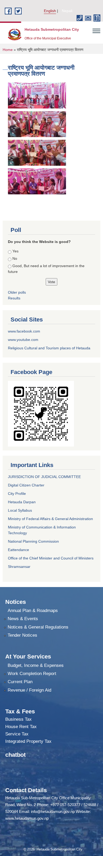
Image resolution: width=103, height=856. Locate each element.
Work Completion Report (32, 673)
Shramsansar (19, 566)
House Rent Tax (21, 726)
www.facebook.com (24, 331)
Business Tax (18, 719)
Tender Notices (22, 635)
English (50, 11)
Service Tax (17, 734)
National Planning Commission (33, 541)
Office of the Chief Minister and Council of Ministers (50, 558)
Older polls (17, 292)
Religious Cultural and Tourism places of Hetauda (49, 348)
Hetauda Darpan (22, 502)
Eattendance (18, 550)
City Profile (17, 493)
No (14, 258)
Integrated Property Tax (28, 741)
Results (14, 298)
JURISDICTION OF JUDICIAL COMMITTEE (44, 477)
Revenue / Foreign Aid (29, 690)
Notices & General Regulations (38, 627)
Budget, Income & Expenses (36, 665)
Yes (15, 251)
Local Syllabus (20, 510)
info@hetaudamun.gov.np (53, 811)
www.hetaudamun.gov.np (27, 818)
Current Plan (20, 681)
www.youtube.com (23, 340)
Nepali (67, 11)
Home (8, 50)
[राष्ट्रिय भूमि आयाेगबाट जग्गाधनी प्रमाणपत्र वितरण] (37, 95)
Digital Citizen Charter (26, 485)
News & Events (23, 618)
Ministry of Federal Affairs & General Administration (50, 519)
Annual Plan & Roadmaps (33, 610)
